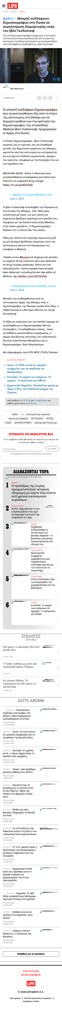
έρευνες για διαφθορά (18, 418)
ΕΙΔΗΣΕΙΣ (13, 11)
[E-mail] (50, 98)
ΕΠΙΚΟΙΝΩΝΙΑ (31, 975)
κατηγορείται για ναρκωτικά (38, 414)
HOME (5, 11)
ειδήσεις (32, 403)
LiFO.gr (26, 400)
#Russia (24, 257)
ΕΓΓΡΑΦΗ (52, 448)
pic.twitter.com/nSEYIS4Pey (30, 276)
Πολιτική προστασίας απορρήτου (38, 998)
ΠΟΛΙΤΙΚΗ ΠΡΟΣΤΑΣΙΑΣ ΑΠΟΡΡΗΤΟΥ (38, 454)
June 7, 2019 (17, 198)
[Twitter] (59, 79)
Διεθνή (22, 11)
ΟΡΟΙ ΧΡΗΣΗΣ (15, 454)
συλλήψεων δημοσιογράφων (37, 109)
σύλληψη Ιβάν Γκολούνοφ (46, 422)
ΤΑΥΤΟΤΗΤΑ (31, 971)
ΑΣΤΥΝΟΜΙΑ (37, 418)
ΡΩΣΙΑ (8, 422)
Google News (40, 400)
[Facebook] (54, 79)
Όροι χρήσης (15, 998)
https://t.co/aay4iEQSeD (18, 184)
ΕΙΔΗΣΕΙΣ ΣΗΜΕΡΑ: (16, 359)
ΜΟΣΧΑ (49, 418)
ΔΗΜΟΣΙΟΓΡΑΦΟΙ (23, 422)
